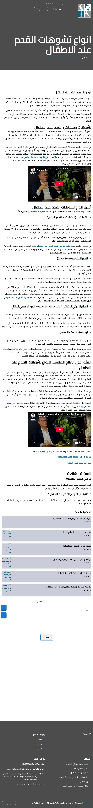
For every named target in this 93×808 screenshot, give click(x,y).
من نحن (39, 744)
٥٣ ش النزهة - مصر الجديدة (26, 784)
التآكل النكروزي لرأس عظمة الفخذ (75, 786)
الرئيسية (84, 57)
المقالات (41, 452)
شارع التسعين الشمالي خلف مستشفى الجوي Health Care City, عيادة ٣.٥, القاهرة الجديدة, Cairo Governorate (20, 776)
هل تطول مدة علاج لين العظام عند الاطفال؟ (72, 518)
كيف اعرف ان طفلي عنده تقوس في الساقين (72, 559)
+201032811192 (52, 3)
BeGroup (88, 803)
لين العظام (84, 781)
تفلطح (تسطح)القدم (81, 768)
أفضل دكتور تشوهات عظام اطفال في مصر (37, 157)
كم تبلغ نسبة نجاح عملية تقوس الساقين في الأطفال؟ (68, 587)
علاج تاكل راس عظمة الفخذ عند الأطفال (73, 457)
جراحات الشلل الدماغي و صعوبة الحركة (73, 777)
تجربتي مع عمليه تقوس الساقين (79, 463)
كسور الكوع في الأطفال (79, 772)
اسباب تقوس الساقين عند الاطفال (22, 297)
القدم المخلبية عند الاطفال (40, 211)
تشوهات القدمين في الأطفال (77, 764)
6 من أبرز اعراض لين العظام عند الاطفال (74, 532)
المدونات (39, 748)
